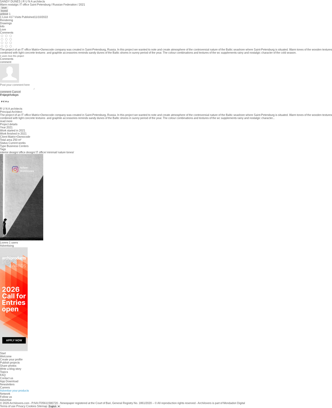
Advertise (6, 399)
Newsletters (7, 384)
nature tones (65, 152)
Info (2, 26)
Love (3, 29)
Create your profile (11, 359)
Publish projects (10, 362)
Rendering (6, 20)
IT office (40, 152)
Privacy (20, 406)
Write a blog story (10, 368)
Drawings (6, 23)
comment (5, 91)
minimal (52, 152)
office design (26, 152)
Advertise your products (14, 390)
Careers (5, 387)
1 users (13, 242)
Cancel (16, 91)
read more (6, 121)
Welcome (6, 356)
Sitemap (42, 406)
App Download (9, 381)
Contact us (6, 378)
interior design (8, 152)
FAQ (3, 375)
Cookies (31, 406)
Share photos (8, 365)
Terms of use (8, 406)
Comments (6, 32)
